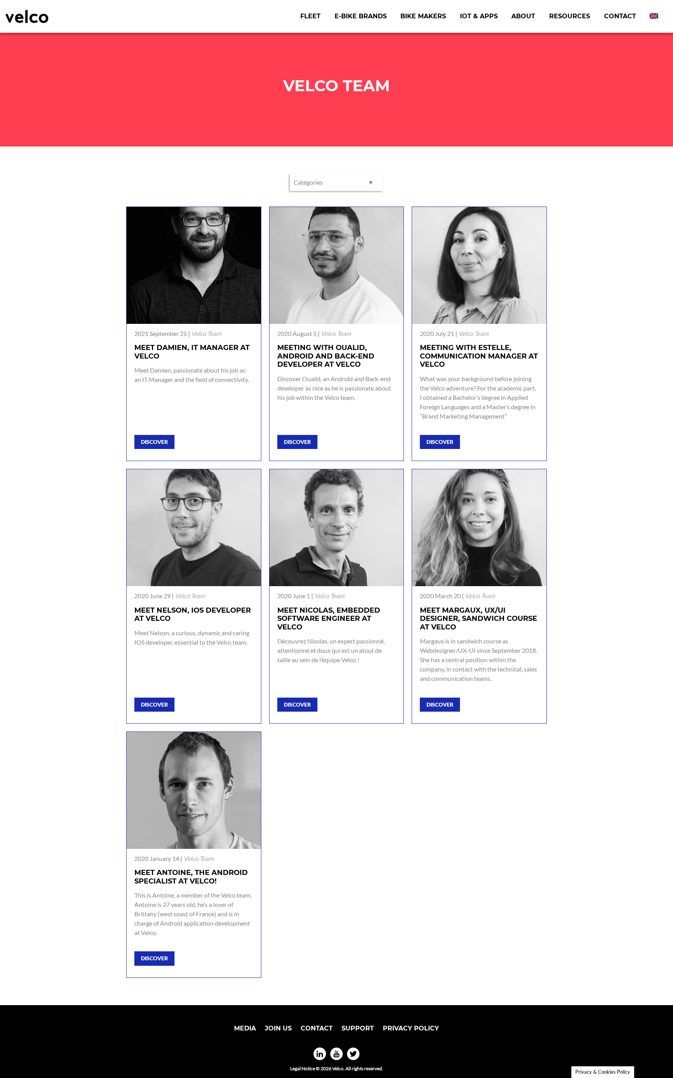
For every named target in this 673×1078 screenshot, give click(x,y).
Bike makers (423, 16)
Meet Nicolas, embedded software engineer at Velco (328, 618)
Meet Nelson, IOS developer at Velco (192, 614)
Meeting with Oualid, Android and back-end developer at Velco (325, 356)
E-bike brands (361, 16)
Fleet (310, 16)
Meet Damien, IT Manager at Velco (192, 352)
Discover (154, 441)
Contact (620, 16)
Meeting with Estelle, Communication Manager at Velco (479, 356)
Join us (278, 1028)
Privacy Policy (411, 1028)
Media (245, 1028)
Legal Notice (302, 1068)
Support (358, 1028)
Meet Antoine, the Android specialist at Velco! (191, 876)
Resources (569, 16)
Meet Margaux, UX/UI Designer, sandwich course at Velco (478, 618)
